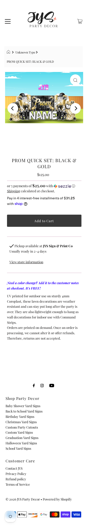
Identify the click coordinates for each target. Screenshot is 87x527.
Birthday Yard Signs (20, 416)
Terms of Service (18, 484)
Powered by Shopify (57, 499)
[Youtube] (51, 385)
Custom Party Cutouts (22, 427)
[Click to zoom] (75, 79)
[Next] (75, 108)
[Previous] (12, 108)
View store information (26, 262)
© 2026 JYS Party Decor (23, 499)
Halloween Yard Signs (21, 443)
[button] (44, 185)
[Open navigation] (7, 21)
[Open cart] (80, 21)
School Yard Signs (18, 448)
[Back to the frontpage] (9, 52)
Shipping (13, 191)
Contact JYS (14, 468)
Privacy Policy (16, 473)
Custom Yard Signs (19, 432)
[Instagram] (42, 385)
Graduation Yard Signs (22, 437)
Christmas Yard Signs (21, 422)
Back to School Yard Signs (24, 411)
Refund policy (16, 479)
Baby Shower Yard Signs (23, 406)
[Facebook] (34, 385)
